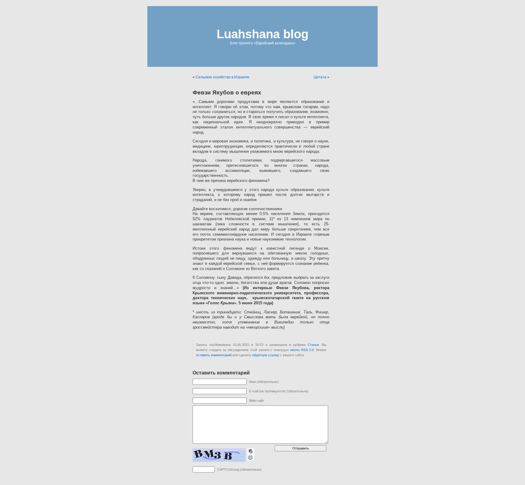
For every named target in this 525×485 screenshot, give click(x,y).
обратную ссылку (265, 355)
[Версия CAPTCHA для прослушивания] (250, 451)
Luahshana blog (262, 34)
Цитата (320, 77)
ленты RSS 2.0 (302, 350)
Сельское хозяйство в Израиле (222, 77)
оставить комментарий (214, 355)
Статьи (313, 345)
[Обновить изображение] (250, 457)
